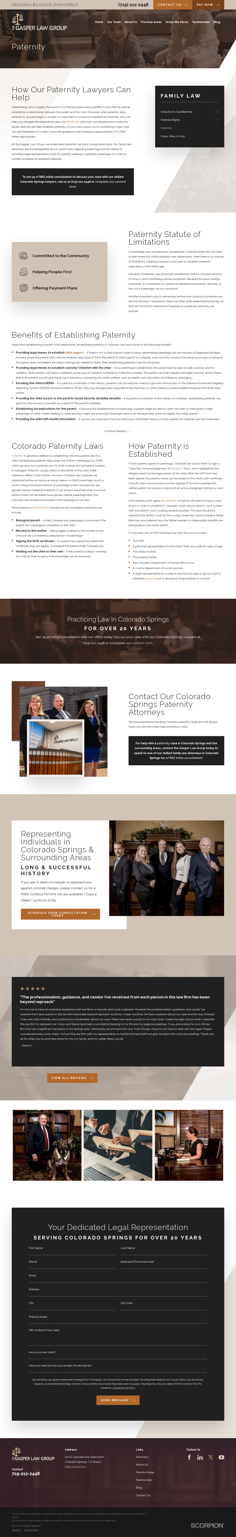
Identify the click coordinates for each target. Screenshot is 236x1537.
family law (73, 121)
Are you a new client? (42, 1352)
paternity (39, 507)
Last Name (128, 1248)
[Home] (39, 22)
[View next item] (42, 1078)
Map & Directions (76, 1466)
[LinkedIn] (200, 1457)
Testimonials (144, 1480)
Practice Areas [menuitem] (151, 22)
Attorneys (142, 1457)
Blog (139, 1487)
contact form (142, 643)
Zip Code (126, 1303)
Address (34, 1289)
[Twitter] (211, 1457)
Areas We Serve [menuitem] (177, 22)
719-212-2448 (26, 1473)
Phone (33, 1261)
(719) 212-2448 (133, 4)
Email (32, 1275)
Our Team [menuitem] (114, 22)
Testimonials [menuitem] (201, 22)
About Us (142, 1464)
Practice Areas (38, 1316)
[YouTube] (221, 1457)
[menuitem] (187, 112)
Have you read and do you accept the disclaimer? (60, 1365)
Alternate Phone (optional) (137, 1261)
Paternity (17, 455)
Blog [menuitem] (217, 22)
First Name (36, 1248)
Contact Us (143, 1495)
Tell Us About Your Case (44, 1330)
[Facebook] (189, 1457)
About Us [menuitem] (130, 22)
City (31, 1303)
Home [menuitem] (99, 22)
